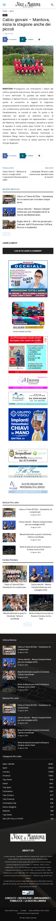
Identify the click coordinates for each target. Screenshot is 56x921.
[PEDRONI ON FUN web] (28, 404)
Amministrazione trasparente (28, 913)
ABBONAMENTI (41, 898)
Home (5, 11)
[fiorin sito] (28, 477)
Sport (12, 11)
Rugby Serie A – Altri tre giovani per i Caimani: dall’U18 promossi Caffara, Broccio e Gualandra (34, 224)
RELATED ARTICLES (11, 189)
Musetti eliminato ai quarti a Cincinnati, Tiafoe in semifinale (14, 616)
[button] (4, 4)
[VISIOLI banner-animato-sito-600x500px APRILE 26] (28, 440)
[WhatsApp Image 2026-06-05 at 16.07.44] (28, 332)
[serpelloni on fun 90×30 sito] (28, 461)
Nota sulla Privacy (11, 910)
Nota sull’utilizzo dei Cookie (39, 910)
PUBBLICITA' (16, 900)
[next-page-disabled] (8, 234)
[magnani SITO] (28, 388)
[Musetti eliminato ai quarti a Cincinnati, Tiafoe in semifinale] (9, 537)
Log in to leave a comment (28, 251)
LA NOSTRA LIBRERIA (35, 900)
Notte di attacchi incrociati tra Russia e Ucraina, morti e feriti (41, 616)
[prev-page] (4, 234)
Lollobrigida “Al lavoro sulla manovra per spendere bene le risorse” (41, 174)
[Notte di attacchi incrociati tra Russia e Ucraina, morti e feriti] (9, 550)
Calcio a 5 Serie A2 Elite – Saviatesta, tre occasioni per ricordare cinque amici (35, 199)
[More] (39, 39)
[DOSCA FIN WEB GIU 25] (28, 296)
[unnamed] (28, 492)
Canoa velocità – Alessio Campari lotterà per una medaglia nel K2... (41, 587)
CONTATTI (10, 898)
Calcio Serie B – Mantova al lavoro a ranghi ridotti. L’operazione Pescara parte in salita (15, 175)
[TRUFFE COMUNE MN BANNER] (28, 372)
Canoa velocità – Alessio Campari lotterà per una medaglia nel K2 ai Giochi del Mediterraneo (33, 212)
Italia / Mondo (8, 610)
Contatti (23, 910)
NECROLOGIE (25, 898)
